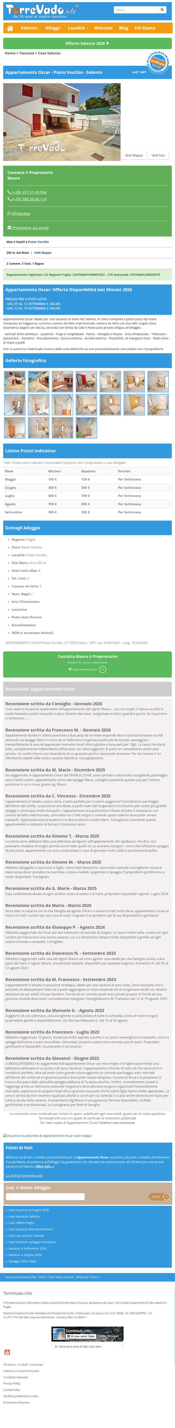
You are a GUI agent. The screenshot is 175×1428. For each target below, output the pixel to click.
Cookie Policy (11, 1390)
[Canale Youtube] (7, 1355)
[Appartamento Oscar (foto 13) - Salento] (134, 404)
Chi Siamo (144, 28)
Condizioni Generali (15, 1377)
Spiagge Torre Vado (22, 1261)
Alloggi (52, 28)
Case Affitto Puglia (21, 1223)
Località (77, 28)
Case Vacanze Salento (24, 1216)
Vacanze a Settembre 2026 (27, 1248)
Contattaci (36, 1365)
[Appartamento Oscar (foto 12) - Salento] (110, 404)
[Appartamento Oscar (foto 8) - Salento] (14, 404)
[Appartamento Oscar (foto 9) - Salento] (38, 404)
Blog (123, 28)
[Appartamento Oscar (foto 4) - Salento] (86, 381)
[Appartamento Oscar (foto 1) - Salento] (14, 381)
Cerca (156, 1196)
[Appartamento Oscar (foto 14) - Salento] (158, 404)
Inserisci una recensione (117, 1122)
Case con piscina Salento (26, 1236)
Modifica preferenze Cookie (20, 1396)
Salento (29, 28)
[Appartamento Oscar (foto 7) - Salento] (158, 381)
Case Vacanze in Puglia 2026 (29, 1210)
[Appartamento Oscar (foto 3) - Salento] (62, 381)
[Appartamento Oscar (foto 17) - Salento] (62, 427)
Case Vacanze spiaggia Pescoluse (32, 1242)
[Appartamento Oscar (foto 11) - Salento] (86, 404)
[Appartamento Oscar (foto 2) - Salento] (38, 381)
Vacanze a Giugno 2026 (25, 1255)
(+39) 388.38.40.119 (29, 199)
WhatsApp (20, 213)
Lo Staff (23, 1365)
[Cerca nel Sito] (162, 9)
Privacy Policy (11, 1383)
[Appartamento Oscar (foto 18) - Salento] (86, 427)
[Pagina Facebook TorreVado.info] (87, 1337)
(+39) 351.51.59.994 (29, 192)
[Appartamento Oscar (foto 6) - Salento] (134, 381)
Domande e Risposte (16, 1402)
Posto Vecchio (38, 242)
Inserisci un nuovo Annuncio (21, 1371)
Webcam (103, 28)
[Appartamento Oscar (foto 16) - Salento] (38, 427)
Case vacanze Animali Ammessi (31, 1229)
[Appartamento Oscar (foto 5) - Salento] (110, 381)
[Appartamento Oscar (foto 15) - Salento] (14, 427)
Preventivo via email (30, 227)
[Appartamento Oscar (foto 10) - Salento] (62, 404)
